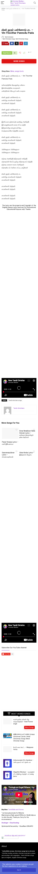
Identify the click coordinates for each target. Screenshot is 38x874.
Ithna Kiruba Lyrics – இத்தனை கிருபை (26, 454)
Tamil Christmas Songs (22, 39)
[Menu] (2, 3)
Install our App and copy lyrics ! (13, 835)
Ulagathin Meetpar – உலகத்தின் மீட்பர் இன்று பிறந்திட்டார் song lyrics (24, 774)
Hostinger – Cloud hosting (10, 823)
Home (3, 8)
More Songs (19, 61)
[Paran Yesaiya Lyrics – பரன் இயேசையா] (10, 429)
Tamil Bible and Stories (16, 809)
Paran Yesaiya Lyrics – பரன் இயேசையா (10, 443)
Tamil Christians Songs (8, 39)
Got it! (19, 870)
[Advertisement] (19, 294)
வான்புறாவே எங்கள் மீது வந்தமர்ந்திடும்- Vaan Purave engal (23, 722)
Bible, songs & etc (17, 71)
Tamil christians (8, 37)
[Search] (34, 3)
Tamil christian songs (15, 400)
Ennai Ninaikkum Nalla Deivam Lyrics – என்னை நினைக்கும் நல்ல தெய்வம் (27, 434)
